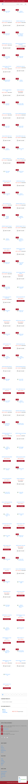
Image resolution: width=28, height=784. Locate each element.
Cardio (2, 758)
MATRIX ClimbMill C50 (20, 478)
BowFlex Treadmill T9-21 (7, 158)
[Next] (22, 695)
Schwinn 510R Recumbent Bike (7, 502)
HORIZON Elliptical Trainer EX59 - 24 (6, 661)
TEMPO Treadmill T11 (20, 637)
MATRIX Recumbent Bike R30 (20, 366)
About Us (2, 747)
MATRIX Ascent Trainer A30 (20, 320)
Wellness (2, 763)
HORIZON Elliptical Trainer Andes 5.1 (6, 638)
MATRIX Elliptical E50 (6, 320)
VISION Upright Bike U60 (7, 181)
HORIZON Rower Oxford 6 (20, 181)
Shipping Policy (3, 773)
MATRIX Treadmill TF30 (7, 684)
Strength (2, 760)
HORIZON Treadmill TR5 (7, 248)
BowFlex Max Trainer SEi (21, 66)
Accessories (3, 761)
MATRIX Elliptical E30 (6, 591)
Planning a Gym (3, 750)
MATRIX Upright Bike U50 (7, 389)
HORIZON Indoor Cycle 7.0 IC (7, 43)
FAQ (1, 777)
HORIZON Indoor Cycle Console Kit (20, 434)
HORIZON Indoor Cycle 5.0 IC (7, 272)
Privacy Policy (3, 776)
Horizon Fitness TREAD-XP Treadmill (20, 273)
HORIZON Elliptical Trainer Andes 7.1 (20, 249)
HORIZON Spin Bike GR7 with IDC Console (7, 434)
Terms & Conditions (4, 771)
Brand (2, 764)
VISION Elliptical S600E (20, 591)
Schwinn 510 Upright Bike (7, 113)
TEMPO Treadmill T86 (20, 158)
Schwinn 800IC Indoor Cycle (20, 136)
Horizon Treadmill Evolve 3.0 (7, 410)
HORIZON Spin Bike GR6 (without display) (20, 44)
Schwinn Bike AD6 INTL (20, 502)
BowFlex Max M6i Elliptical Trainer (6, 90)
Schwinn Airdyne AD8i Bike (6, 478)
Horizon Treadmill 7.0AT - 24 (7, 21)
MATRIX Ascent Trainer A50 (20, 545)
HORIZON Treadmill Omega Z (20, 410)
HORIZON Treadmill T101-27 (20, 203)
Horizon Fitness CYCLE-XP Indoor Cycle (6, 67)
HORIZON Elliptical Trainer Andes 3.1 (20, 616)
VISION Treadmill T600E (21, 523)
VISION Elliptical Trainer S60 (7, 615)
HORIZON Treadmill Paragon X (7, 226)
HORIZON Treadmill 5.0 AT (20, 21)
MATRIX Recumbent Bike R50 (7, 366)
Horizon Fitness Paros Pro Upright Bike (7, 297)
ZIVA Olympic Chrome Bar (13, 709)
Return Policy (3, 774)
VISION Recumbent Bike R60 (7, 523)
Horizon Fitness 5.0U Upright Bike (20, 661)
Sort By (18, 4)
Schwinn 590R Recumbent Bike (20, 113)
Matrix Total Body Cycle (7, 203)
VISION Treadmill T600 (7, 545)
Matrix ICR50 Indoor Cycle (20, 389)
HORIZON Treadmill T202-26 (20, 226)
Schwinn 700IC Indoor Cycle (7, 136)
